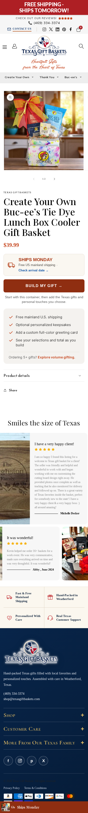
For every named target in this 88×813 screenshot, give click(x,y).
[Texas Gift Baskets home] (31, 652)
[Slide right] (54, 179)
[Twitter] (51, 29)
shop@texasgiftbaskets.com (22, 699)
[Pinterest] (64, 29)
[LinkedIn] (57, 29)
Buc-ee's (71, 77)
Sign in (16, 46)
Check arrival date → (34, 270)
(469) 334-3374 (44, 23)
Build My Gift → (44, 286)
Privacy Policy (12, 788)
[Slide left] (34, 179)
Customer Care (44, 728)
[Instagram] (44, 29)
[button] (44, 376)
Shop (44, 715)
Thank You (46, 77)
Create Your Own (17, 77)
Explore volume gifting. (56, 357)
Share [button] (13, 390)
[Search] (81, 46)
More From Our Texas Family (44, 742)
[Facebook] (70, 29)
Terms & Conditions (35, 788)
